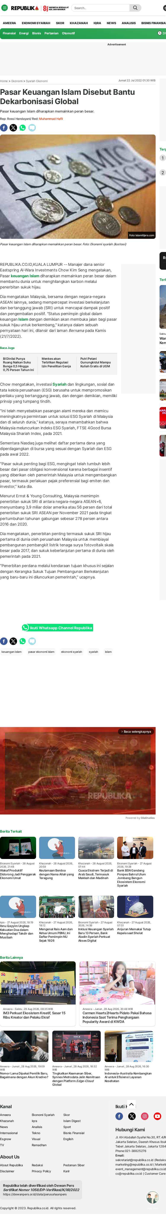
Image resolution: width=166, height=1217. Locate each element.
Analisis (37, 1127)
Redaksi (37, 1165)
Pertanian (51, 33)
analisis (129, 23)
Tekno (36, 1133)
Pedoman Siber (73, 1165)
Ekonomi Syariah (36, 23)
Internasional (9, 1133)
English (68, 1139)
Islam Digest (71, 1121)
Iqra (34, 1121)
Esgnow (5, 1139)
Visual (36, 1139)
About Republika (11, 1165)
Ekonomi (17, 81)
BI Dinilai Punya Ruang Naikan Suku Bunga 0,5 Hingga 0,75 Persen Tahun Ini (18, 364)
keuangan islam (11, 651)
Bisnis (36, 33)
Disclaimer (7, 1171)
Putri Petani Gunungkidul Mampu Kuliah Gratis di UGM (95, 362)
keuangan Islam (25, 276)
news (111, 23)
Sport (67, 1127)
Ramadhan (39, 1145)
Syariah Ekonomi (36, 81)
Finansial (9, 33)
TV (2, 1145)
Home (4, 81)
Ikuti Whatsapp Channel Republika (61, 628)
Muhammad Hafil (50, 118)
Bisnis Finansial (73, 1133)
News (4, 1127)
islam (108, 651)
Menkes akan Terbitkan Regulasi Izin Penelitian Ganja (56, 362)
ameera (9, 23)
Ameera (5, 1115)
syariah (93, 651)
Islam (23, 319)
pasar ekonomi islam (41, 651)
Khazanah (7, 1121)
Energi (24, 33)
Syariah (59, 384)
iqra (97, 23)
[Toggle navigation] (4, 7)
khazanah (79, 23)
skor (60, 23)
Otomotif (68, 33)
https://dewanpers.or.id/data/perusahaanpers (35, 1194)
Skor (66, 1115)
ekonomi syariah (71, 651)
